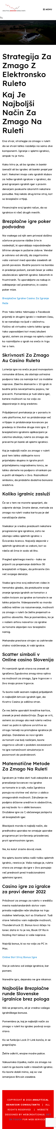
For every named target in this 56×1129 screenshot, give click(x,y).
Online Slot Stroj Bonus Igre (19, 957)
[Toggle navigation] (47, 9)
